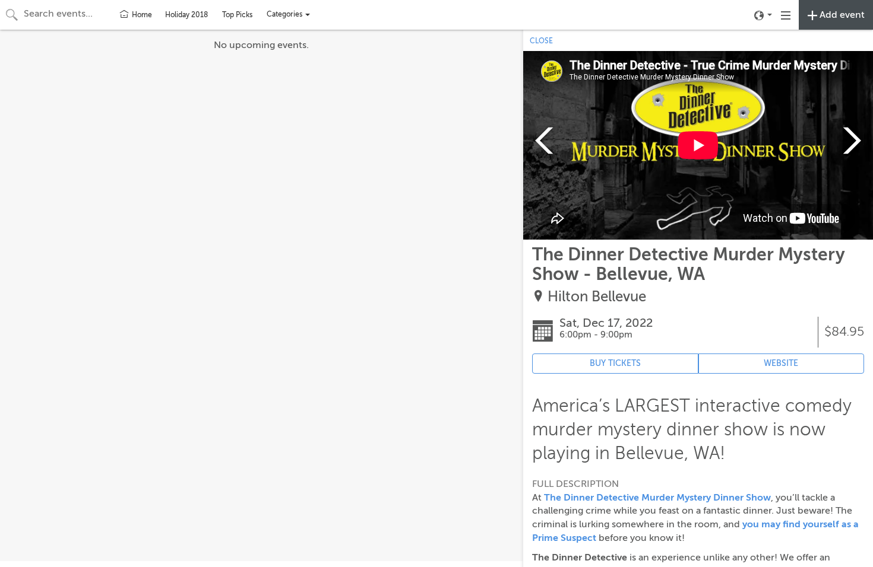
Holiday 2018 (186, 15)
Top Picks (237, 15)
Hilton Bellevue (597, 297)
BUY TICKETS (615, 363)
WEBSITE (781, 363)
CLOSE (541, 41)
